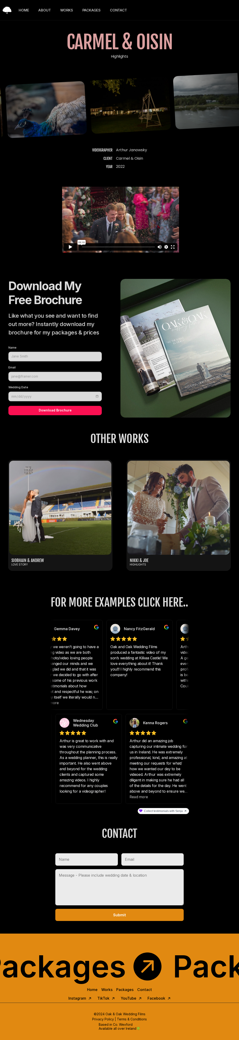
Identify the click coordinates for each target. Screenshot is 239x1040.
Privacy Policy (103, 1019)
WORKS (66, 10)
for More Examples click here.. (119, 602)
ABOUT (44, 10)
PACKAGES (91, 10)
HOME (24, 10)
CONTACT (118, 10)
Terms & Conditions (132, 1019)
